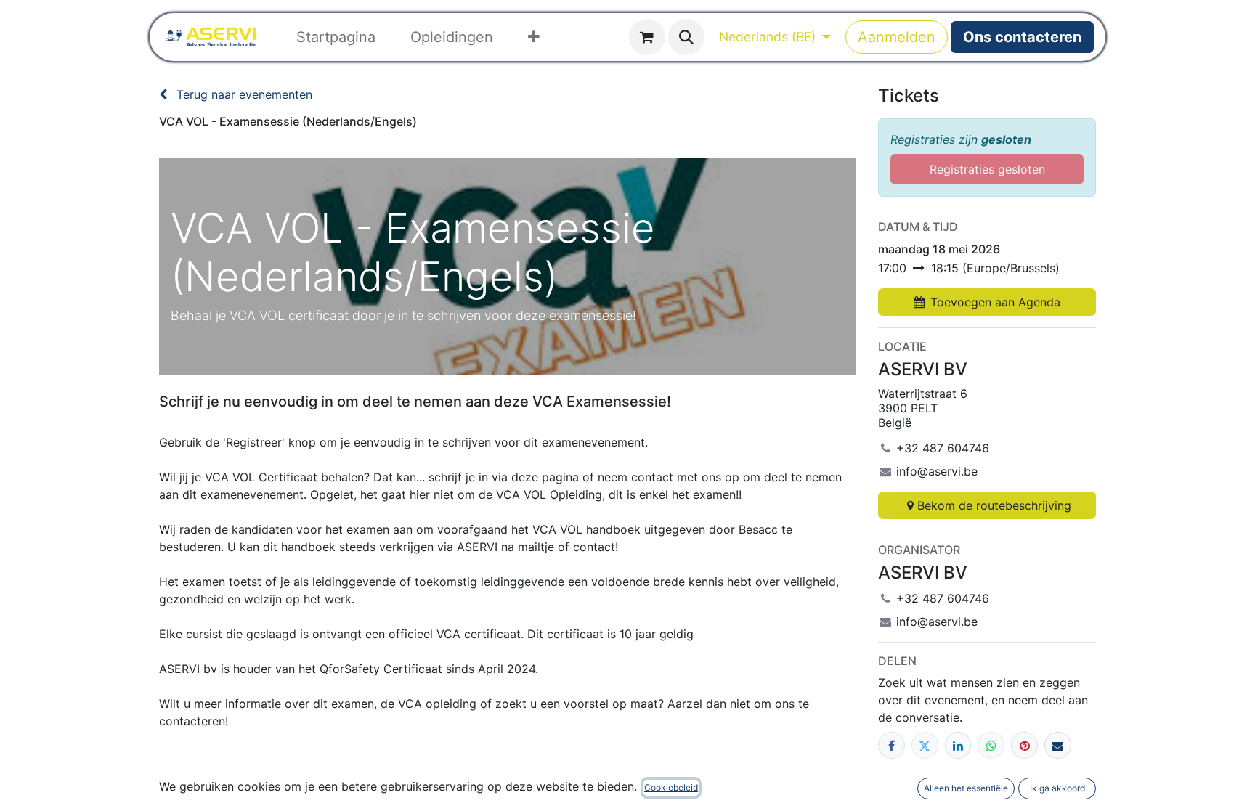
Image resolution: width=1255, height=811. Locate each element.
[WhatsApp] (991, 745)
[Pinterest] (1024, 745)
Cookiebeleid (671, 787)
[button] (686, 37)
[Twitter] (924, 745)
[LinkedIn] (958, 745)
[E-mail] (1057, 745)
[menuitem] (336, 37)
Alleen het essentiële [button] (966, 788)
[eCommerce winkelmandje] (647, 37)
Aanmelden (896, 37)
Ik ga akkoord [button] (1057, 788)
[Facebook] (891, 745)
